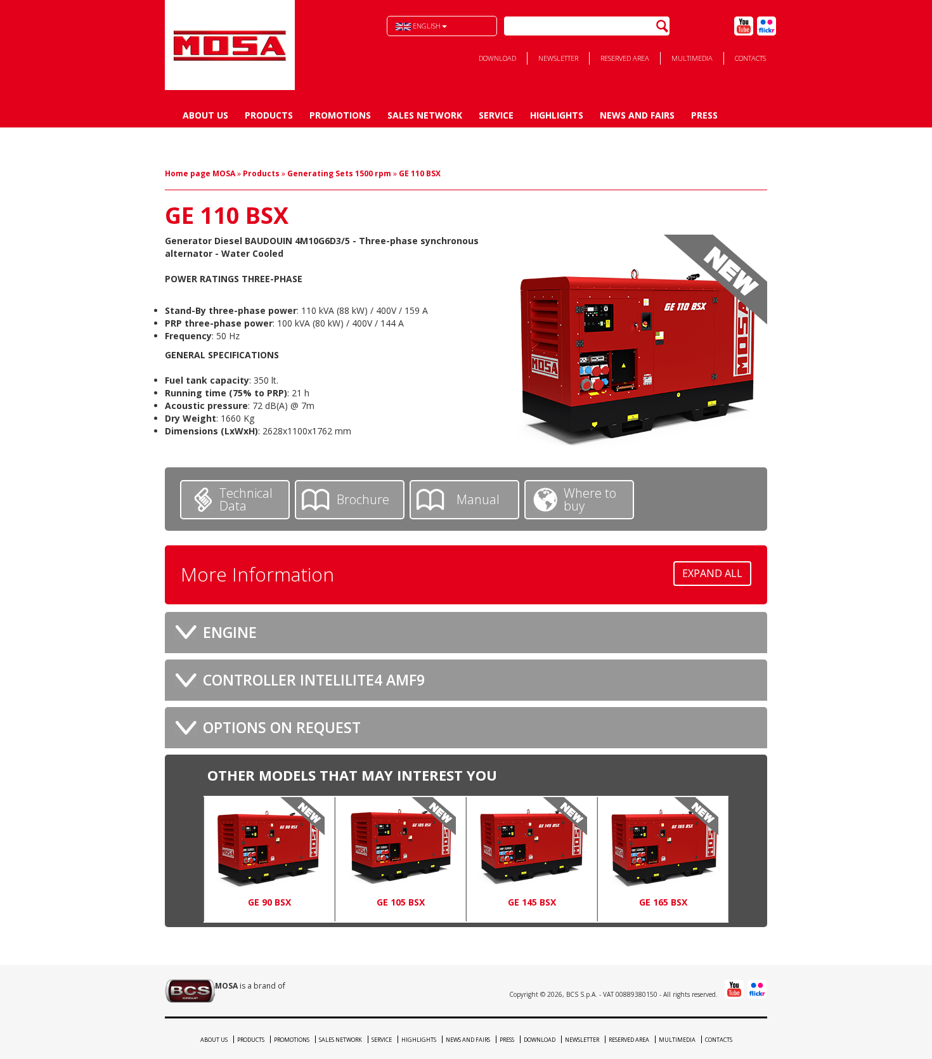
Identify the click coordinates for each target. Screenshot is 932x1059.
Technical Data (246, 499)
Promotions (340, 115)
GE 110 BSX (420, 173)
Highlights (556, 115)
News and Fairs (637, 115)
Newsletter (558, 58)
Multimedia (692, 58)
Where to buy (590, 499)
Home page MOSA (200, 173)
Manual (478, 499)
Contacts (750, 58)
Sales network (424, 115)
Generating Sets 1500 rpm (339, 173)
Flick (766, 26)
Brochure (363, 499)
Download (497, 58)
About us (205, 115)
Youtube (744, 26)
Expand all (712, 573)
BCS (230, 45)
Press (704, 115)
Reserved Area (624, 58)
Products (269, 115)
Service (496, 115)
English (426, 25)
